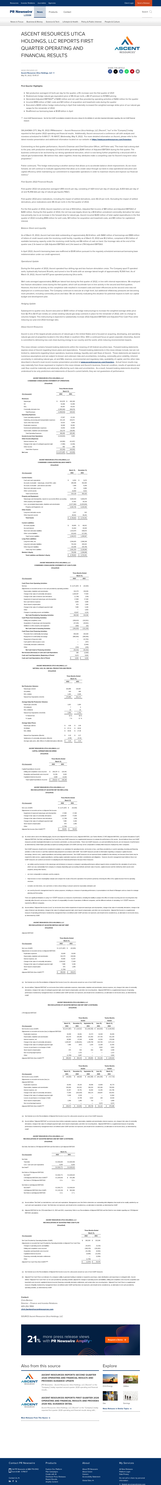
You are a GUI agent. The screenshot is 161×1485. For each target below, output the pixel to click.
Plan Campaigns (52, 1471)
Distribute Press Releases (56, 1476)
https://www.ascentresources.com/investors (111, 139)
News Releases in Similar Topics (116, 1408)
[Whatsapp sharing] (127, 71)
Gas (104, 1403)
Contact (67, 12)
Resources (14, 3)
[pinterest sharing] (132, 71)
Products (53, 12)
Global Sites (87, 1480)
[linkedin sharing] (121, 71)
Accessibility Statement (91, 1476)
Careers (85, 1474)
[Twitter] (16, 1481)
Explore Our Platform (54, 1469)
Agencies (52, 3)
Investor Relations (28, 3)
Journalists (41, 3)
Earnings (126, 1403)
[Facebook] (13, 1481)
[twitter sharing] (115, 71)
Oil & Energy (108, 1386)
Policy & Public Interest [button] (91, 21)
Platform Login (124, 1471)
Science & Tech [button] (52, 21)
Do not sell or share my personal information (132, 1479)
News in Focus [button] (16, 21)
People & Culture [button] (112, 21)
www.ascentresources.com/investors (97, 362)
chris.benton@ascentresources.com (37, 1309)
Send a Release (143, 3)
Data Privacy (124, 1474)
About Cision (87, 1471)
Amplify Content (52, 1481)
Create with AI (51, 1474)
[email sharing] (138, 71)
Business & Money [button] (35, 21)
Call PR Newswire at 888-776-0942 (25, 1469)
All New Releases (126, 1469)
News (40, 12)
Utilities (126, 1386)
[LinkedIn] (10, 1481)
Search (145, 11)
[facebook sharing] (110, 71)
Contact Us (13, 1478)
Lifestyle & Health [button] (70, 21)
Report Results (51, 1479)
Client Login (129, 3)
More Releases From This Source (34, 1418)
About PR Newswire (90, 1469)
